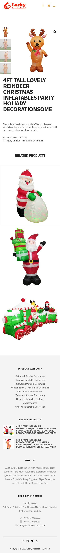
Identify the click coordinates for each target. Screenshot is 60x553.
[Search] (43, 6)
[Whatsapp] (37, 541)
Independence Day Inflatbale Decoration (30, 387)
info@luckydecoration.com (32, 525)
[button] (55, 32)
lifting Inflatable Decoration (30, 391)
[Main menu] (54, 6)
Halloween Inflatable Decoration (30, 383)
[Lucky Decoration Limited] (14, 5)
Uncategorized (30, 402)
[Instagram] (23, 541)
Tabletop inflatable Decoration (30, 395)
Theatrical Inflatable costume (30, 399)
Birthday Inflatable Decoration (30, 376)
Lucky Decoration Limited (38, 548)
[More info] (48, 6)
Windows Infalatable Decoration (30, 406)
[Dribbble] (28, 541)
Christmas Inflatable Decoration (28, 140)
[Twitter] (32, 541)
